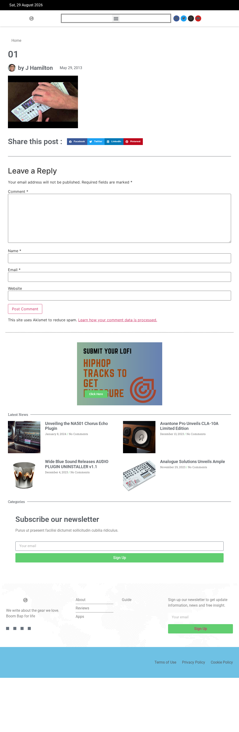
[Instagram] (191, 18)
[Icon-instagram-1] (22, 628)
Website (15, 288)
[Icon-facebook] (7, 628)
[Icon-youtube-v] (29, 628)
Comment (18, 191)
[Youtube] (198, 18)
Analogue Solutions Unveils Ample (192, 461)
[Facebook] (176, 18)
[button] (116, 18)
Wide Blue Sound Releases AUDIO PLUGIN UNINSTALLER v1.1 (76, 464)
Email (14, 270)
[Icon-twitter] (14, 628)
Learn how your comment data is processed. (117, 320)
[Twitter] (184, 18)
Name (14, 251)
